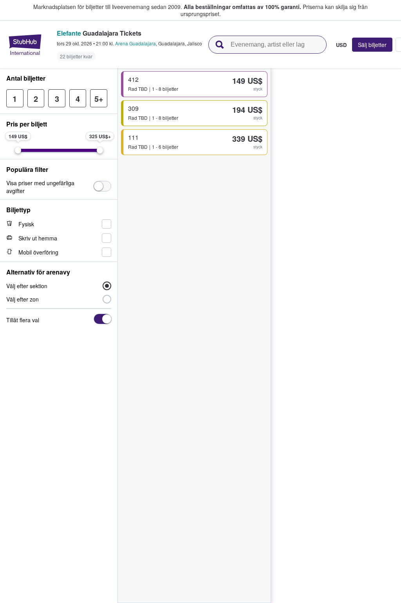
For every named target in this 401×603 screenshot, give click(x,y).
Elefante (69, 33)
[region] (336, 335)
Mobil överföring (38, 252)
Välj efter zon (22, 299)
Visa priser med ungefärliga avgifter (40, 187)
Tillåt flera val (22, 320)
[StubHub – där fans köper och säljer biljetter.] (25, 44)
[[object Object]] (102, 186)
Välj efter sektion (26, 286)
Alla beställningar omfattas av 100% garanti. (242, 7)
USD (341, 44)
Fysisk (26, 224)
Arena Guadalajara (135, 43)
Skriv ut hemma (37, 238)
